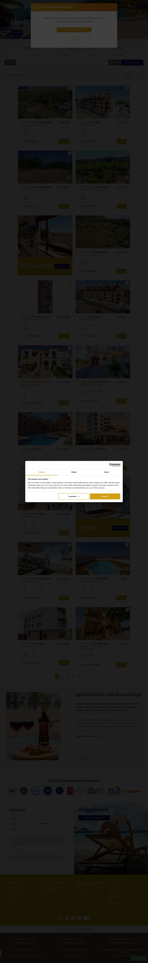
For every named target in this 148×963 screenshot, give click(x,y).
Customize (72, 496)
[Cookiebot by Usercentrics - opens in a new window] (110, 465)
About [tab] (106, 472)
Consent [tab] (41, 472)
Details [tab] (74, 472)
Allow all (105, 496)
